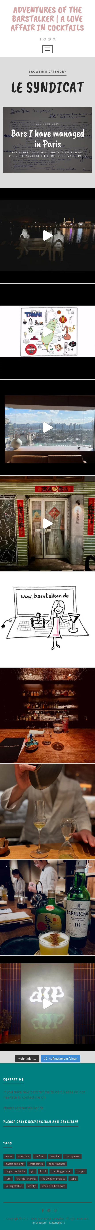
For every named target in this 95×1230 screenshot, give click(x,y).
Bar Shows (20, 152)
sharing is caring (26, 1178)
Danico (53, 152)
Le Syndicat (31, 156)
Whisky (32, 1186)
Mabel (71, 156)
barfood (39, 1156)
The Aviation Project (53, 1178)
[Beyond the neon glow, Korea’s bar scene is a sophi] (47, 427)
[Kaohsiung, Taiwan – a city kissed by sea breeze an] (47, 1003)
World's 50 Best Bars (53, 1186)
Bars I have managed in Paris (47, 138)
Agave (9, 1156)
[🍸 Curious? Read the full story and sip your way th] (47, 331)
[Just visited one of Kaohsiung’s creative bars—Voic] (47, 523)
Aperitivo (23, 1156)
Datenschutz (56, 1222)
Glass (65, 152)
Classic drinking (14, 1163)
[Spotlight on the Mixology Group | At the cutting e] (47, 907)
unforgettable (14, 1186)
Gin (32, 1171)
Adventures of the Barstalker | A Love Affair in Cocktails (47, 18)
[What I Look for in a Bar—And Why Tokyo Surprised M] (47, 811)
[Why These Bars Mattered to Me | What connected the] (47, 715)
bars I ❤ (54, 1156)
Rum (8, 1178)
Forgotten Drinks (15, 1171)
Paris (82, 156)
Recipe (80, 1171)
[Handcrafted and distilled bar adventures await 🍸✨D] (47, 619)
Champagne (72, 1156)
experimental (57, 1163)
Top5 (73, 1178)
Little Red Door (53, 156)
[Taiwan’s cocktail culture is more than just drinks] (47, 235)
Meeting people (61, 1171)
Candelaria (38, 152)
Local (43, 1171)
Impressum (38, 1222)
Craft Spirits (36, 1163)
